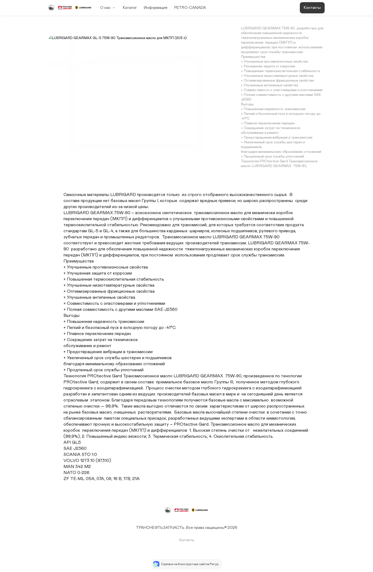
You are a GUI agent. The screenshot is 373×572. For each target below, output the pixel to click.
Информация (155, 8)
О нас (105, 8)
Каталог (130, 8)
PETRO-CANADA (190, 8)
